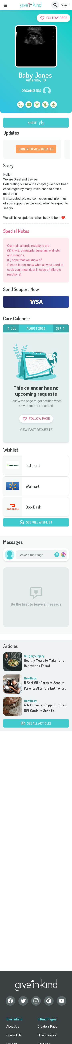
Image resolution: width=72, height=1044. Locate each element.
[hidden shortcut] (11, 105)
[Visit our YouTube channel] (61, 1001)
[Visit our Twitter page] (23, 1001)
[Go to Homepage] (31, 5)
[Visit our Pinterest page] (49, 1001)
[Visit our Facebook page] (10, 1001)
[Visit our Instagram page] (36, 1001)
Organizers (31, 90)
